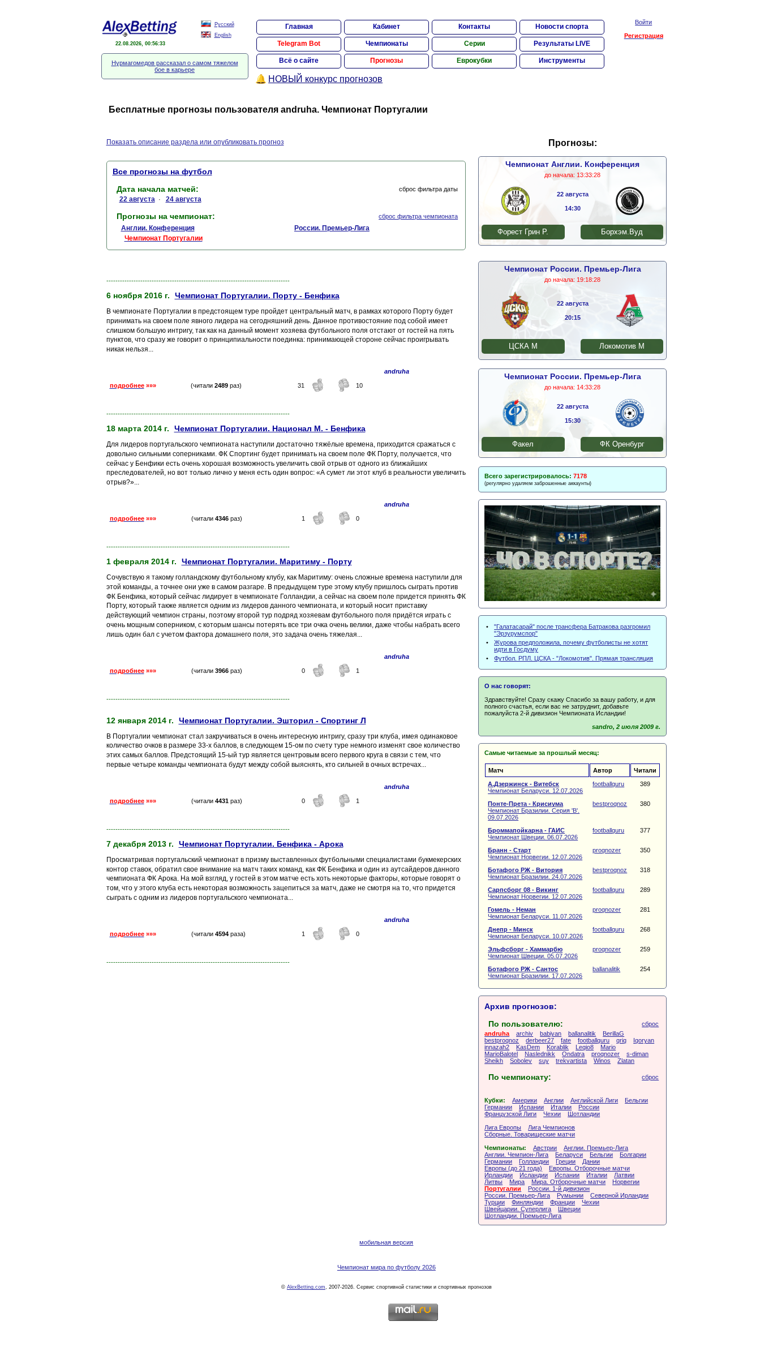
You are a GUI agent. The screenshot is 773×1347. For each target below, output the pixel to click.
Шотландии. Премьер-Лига (522, 1215)
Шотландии (584, 1113)
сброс (650, 1023)
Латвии (624, 1175)
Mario (608, 1047)
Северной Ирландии (619, 1195)
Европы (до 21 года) (513, 1168)
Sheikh (493, 1060)
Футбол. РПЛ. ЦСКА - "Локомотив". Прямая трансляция (573, 658)
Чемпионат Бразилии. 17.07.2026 (535, 972)
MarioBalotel (501, 1053)
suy (544, 1060)
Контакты (474, 27)
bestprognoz (609, 803)
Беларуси (569, 1154)
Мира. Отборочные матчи (568, 1181)
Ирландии (498, 1175)
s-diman (637, 1053)
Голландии (534, 1161)
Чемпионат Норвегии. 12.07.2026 (535, 853)
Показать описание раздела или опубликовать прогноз (195, 142)
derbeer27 (540, 1040)
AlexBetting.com (306, 1287)
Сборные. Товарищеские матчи (529, 1134)
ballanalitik (606, 969)
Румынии (570, 1195)
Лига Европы (502, 1127)
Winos (602, 1060)
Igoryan (643, 1040)
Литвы (493, 1181)
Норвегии (625, 1181)
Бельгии (636, 1100)
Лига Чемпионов (551, 1127)
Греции (566, 1161)
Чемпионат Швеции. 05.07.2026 (533, 952)
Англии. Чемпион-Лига (516, 1154)
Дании (591, 1161)
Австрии (545, 1147)
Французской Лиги (510, 1113)
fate (566, 1040)
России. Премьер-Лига (517, 1195)
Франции (562, 1202)
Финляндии (527, 1202)
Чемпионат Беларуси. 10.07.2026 (535, 933)
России (588, 1107)
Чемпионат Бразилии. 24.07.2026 (535, 873)
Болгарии (633, 1154)
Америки (524, 1100)
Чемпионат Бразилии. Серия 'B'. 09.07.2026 (533, 810)
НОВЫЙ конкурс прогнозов (325, 79)
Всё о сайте (299, 61)
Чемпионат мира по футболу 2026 (386, 1267)
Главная (299, 27)
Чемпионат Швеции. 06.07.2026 (533, 833)
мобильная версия (386, 1242)
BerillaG (613, 1033)
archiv (524, 1033)
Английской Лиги (594, 1100)
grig (621, 1040)
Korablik (558, 1047)
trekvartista (571, 1060)
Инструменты (562, 61)
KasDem (528, 1047)
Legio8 (585, 1047)
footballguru (608, 783)
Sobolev (521, 1060)
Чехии (552, 1113)
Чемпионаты (387, 44)
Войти (643, 22)
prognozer (606, 850)
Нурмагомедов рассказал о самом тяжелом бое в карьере (174, 66)
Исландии (533, 1175)
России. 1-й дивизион (559, 1188)
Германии (498, 1107)
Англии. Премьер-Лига (596, 1147)
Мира (517, 1181)
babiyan (550, 1033)
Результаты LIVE (562, 44)
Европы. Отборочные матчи (589, 1168)
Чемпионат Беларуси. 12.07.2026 (535, 787)
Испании (531, 1107)
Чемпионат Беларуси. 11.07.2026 (535, 913)
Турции (494, 1202)
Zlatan (625, 1060)
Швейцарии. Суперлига (517, 1209)
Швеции (569, 1209)
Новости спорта (562, 27)
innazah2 (496, 1047)
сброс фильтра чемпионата (418, 216)
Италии (561, 1107)
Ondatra (573, 1053)
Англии (554, 1100)
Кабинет (386, 27)
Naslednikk (540, 1053)
